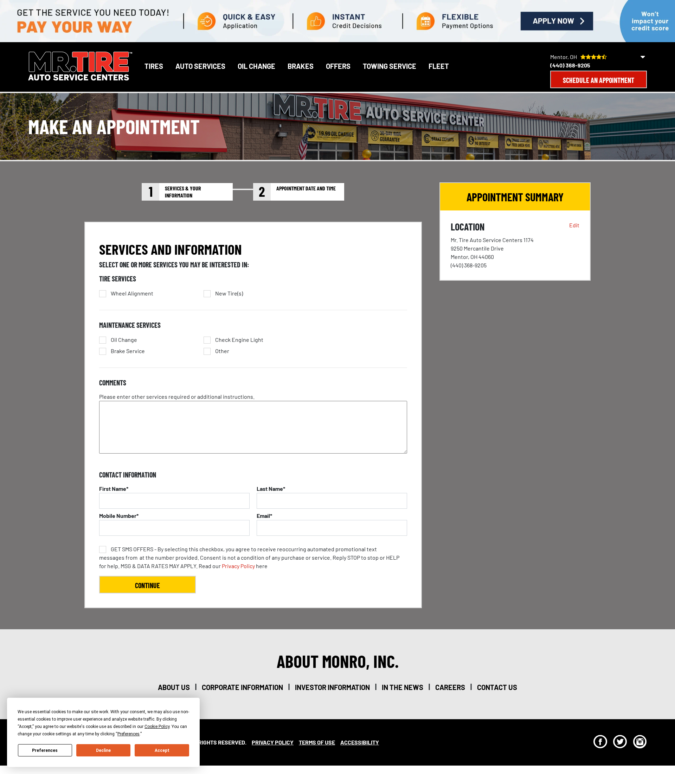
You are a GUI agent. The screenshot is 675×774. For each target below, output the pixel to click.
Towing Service (389, 66)
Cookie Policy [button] (156, 726)
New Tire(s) (229, 293)
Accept (162, 750)
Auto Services (200, 66)
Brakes (301, 66)
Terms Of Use (317, 742)
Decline (103, 750)
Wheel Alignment (132, 293)
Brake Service (128, 351)
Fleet (439, 66)
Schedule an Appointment (598, 80)
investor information (332, 687)
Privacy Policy (238, 565)
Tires (153, 66)
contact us (497, 687)
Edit (574, 225)
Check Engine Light (239, 340)
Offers (338, 66)
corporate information (242, 687)
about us (174, 687)
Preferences (45, 750)
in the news (402, 687)
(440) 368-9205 (570, 65)
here (249, 557)
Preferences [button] (128, 733)
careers (450, 687)
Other (222, 351)
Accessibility (359, 742)
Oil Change (256, 66)
